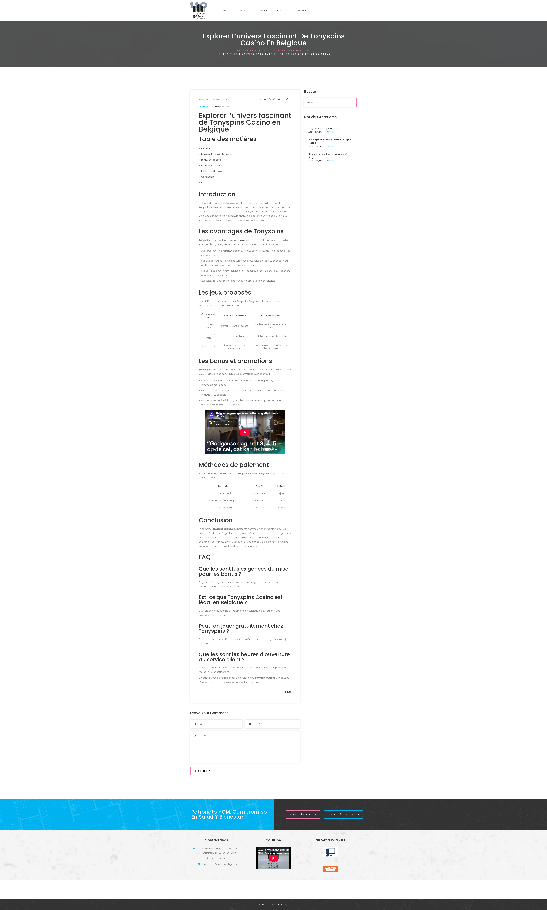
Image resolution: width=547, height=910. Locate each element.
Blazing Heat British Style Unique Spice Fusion (330, 141)
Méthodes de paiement (214, 171)
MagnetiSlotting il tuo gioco (324, 128)
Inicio (226, 10)
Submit (203, 771)
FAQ (203, 182)
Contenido (243, 10)
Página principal (251, 50)
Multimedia (282, 10)
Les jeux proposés (211, 159)
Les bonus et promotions (215, 165)
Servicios (262, 10)
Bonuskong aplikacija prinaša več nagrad (327, 155)
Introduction (208, 148)
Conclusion (207, 176)
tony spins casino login (246, 240)
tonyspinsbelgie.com (292, 50)
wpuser (204, 99)
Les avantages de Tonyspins (217, 154)
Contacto (302, 10)
